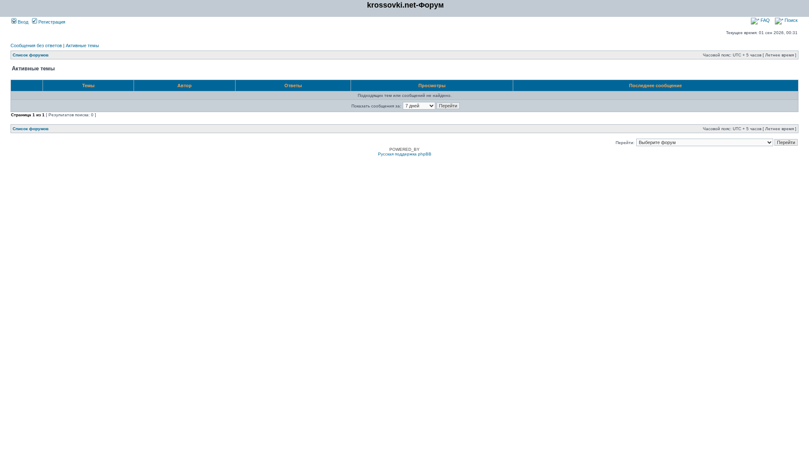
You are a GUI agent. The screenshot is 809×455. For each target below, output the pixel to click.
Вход (22, 21)
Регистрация (51, 21)
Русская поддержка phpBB (404, 154)
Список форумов (30, 55)
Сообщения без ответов (36, 45)
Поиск (790, 20)
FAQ (764, 20)
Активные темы (82, 45)
